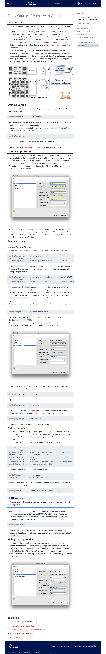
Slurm (38, 290)
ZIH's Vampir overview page (55, 45)
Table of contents (83, 23)
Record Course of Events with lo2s (23, 633)
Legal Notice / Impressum (61, 646)
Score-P (11, 51)
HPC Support (82, 13)
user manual (35, 411)
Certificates (54, 652)
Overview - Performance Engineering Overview (28, 630)
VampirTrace (15, 637)
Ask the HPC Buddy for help (87, 17)
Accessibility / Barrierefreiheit (85, 646)
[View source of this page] (69, 14)
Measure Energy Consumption (22, 626)
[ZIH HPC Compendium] (27, 646)
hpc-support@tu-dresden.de (87, 19)
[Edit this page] (73, 14)
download (63, 122)
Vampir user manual (31, 147)
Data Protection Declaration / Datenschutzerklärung (26, 652)
